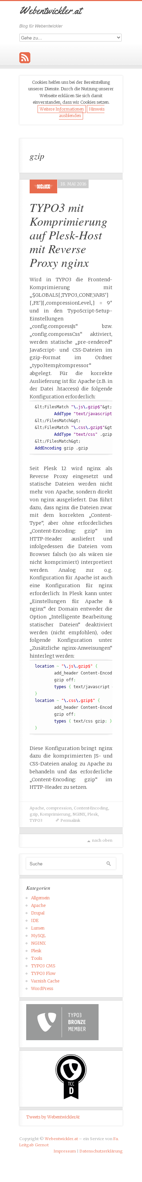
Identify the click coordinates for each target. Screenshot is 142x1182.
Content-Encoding (91, 808)
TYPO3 (36, 820)
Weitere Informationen (62, 109)
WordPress (42, 988)
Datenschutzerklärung (101, 1151)
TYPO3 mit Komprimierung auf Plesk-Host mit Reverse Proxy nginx (69, 234)
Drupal (37, 913)
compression (59, 808)
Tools (36, 958)
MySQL (38, 935)
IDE (35, 920)
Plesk (93, 814)
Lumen (37, 928)
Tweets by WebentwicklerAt (53, 1117)
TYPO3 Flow (43, 973)
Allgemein (40, 897)
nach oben (102, 840)
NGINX (79, 814)
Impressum (65, 1151)
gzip (34, 814)
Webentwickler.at (61, 1138)
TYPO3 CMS (43, 965)
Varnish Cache (45, 981)
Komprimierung (55, 814)
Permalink (70, 820)
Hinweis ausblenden (81, 112)
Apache (37, 808)
